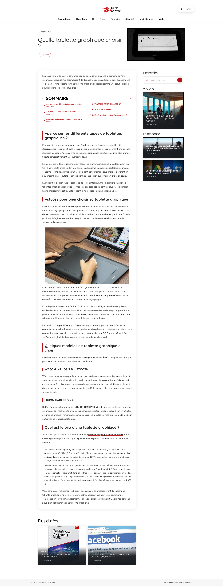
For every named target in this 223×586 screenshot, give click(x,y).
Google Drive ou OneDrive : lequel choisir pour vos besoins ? (162, 171)
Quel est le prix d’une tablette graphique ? (109, 115)
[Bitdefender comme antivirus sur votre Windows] (62, 545)
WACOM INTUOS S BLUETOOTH (108, 104)
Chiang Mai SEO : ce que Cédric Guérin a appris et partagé (160, 118)
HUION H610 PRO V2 (103, 109)
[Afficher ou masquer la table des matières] (100, 98)
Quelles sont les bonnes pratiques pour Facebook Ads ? (110, 555)
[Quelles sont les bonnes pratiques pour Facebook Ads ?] (112, 545)
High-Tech (45, 55)
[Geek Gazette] (111, 9)
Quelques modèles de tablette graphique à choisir (64, 120)
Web (92, 551)
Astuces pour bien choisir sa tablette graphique (61, 113)
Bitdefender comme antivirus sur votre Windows (59, 555)
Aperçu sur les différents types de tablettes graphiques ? (64, 105)
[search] (182, 9)
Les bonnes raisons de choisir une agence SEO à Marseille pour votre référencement (163, 148)
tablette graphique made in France (105, 434)
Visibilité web (152, 113)
